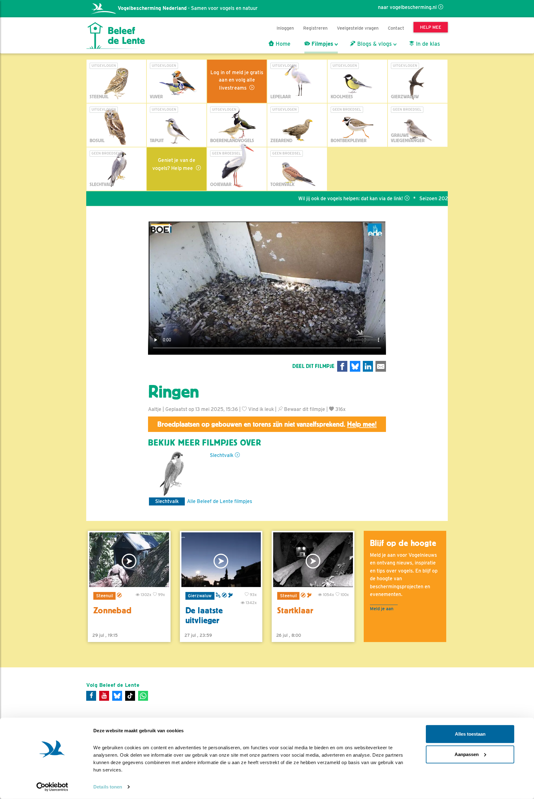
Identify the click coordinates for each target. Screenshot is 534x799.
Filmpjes (321, 44)
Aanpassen (467, 754)
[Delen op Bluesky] (355, 366)
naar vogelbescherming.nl (407, 7)
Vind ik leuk (260, 409)
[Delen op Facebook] (342, 366)
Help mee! (362, 424)
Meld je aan (381, 608)
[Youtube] (104, 696)
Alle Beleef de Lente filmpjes (219, 501)
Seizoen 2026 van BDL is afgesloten (437, 198)
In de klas (427, 44)
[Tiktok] (130, 696)
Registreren (315, 28)
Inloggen (285, 28)
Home (282, 44)
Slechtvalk (221, 455)
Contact (396, 28)
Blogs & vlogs (374, 44)
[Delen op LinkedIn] (368, 366)
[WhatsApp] (143, 696)
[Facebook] (91, 696)
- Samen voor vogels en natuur (188, 8)
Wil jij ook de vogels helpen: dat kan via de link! (326, 198)
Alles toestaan (470, 734)
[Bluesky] (117, 696)
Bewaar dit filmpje (304, 409)
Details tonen (107, 786)
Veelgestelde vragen (358, 28)
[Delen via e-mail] (380, 366)
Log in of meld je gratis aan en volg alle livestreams (236, 80)
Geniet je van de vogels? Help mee (173, 164)
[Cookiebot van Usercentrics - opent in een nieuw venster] (52, 787)
